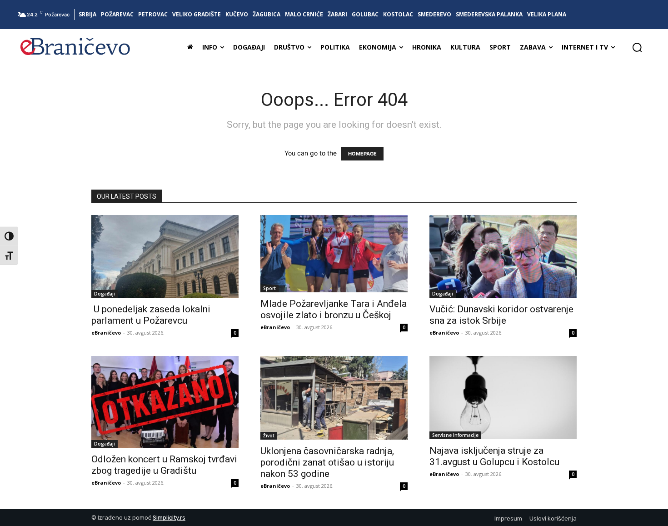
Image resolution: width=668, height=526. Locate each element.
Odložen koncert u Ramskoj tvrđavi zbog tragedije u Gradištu (164, 465)
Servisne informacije (455, 435)
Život (268, 435)
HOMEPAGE (362, 153)
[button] (637, 47)
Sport (269, 288)
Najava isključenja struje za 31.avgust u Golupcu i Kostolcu (494, 456)
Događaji (104, 294)
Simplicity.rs (169, 517)
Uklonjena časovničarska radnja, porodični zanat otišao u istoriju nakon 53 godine (327, 462)
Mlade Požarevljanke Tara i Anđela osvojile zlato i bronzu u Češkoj (333, 309)
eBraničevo (106, 332)
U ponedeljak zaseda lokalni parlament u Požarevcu (150, 315)
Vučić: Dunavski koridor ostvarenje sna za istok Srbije (501, 315)
